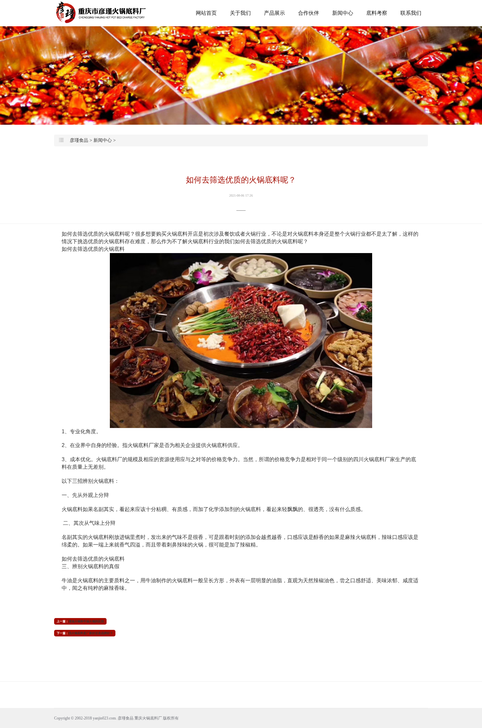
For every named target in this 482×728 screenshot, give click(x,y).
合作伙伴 (308, 13)
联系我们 (410, 13)
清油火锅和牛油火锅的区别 (86, 621)
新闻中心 (342, 13)
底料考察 (376, 13)
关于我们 (240, 13)
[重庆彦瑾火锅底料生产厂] (101, 12)
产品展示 (274, 13)
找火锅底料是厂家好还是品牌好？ (91, 633)
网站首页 (206, 13)
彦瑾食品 (79, 140)
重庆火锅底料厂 (148, 718)
